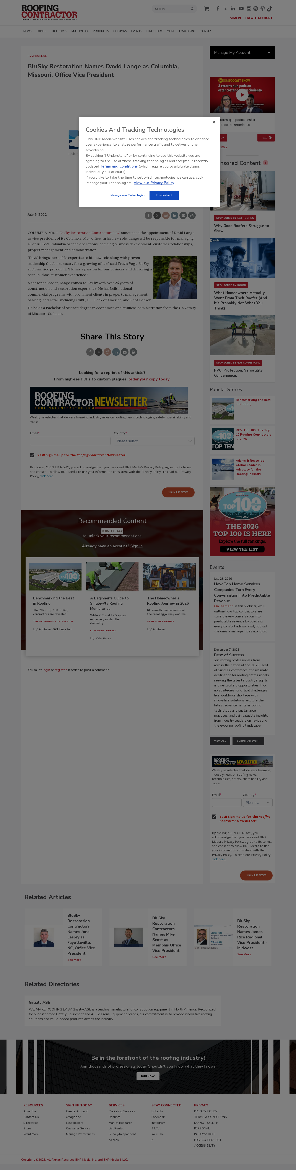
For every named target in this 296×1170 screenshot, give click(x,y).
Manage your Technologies (128, 195)
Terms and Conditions (119, 166)
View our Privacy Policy (154, 182)
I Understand (164, 195)
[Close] (214, 122)
